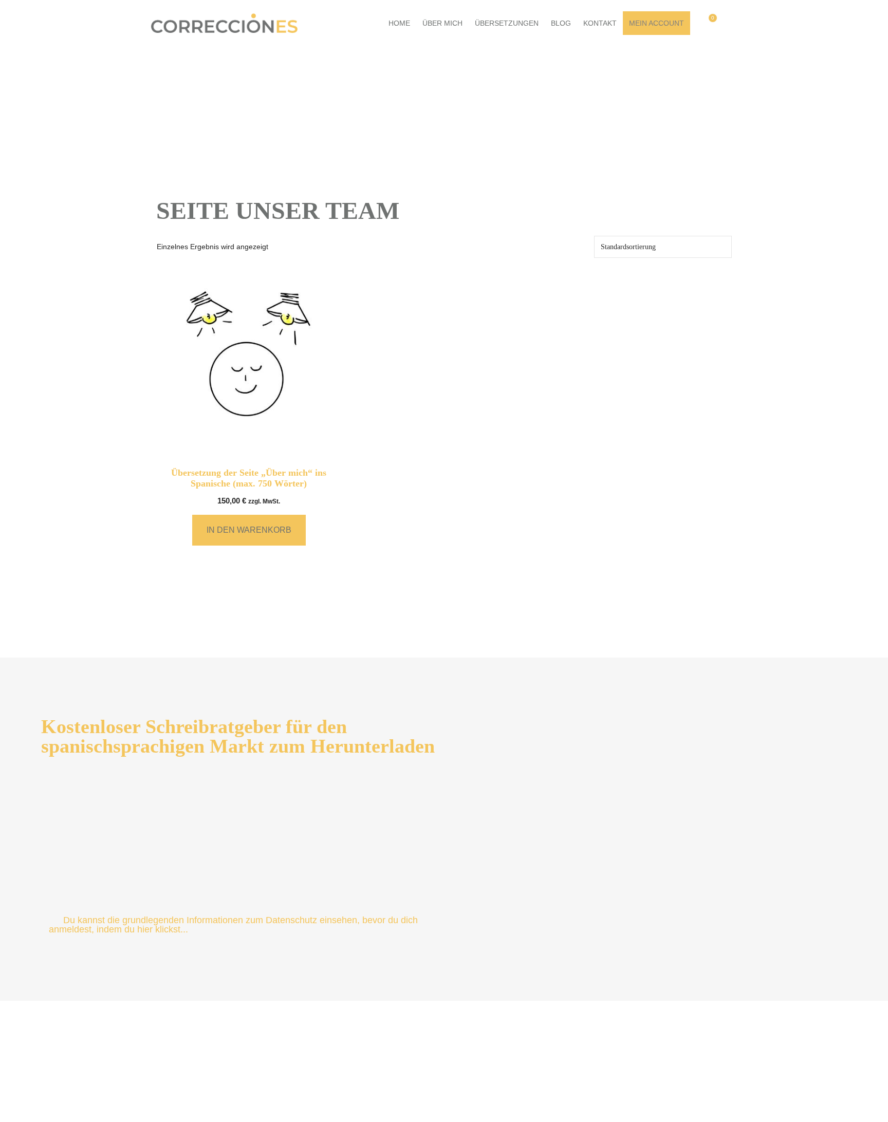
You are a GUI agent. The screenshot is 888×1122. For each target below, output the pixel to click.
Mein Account (656, 23)
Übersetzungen (507, 23)
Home (399, 23)
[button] (733, 23)
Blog (561, 23)
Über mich (442, 23)
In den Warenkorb (249, 530)
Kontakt (600, 23)
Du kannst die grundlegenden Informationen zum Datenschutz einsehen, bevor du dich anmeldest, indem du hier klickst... (233, 924)
